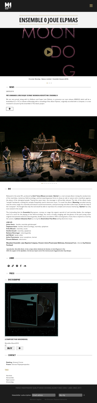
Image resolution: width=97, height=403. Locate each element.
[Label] (9, 265)
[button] (47, 83)
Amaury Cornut (18, 362)
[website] (13, 265)
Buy (9, 348)
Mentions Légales (36, 399)
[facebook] (20, 265)
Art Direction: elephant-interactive (56, 399)
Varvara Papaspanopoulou (20, 364)
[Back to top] (93, 396)
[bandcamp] (17, 265)
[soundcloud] (25, 265)
